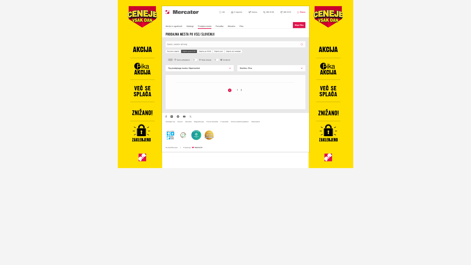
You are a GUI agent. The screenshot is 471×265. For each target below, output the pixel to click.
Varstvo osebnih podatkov (240, 122)
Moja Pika (299, 25)
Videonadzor (255, 122)
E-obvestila (224, 122)
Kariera (180, 122)
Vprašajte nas (170, 122)
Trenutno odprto (173, 51)
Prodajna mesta (204, 26)
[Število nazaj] (229, 90)
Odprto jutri (218, 51)
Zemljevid (226, 60)
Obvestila (188, 122)
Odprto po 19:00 (205, 51)
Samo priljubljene (183, 60)
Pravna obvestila (212, 122)
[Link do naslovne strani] (182, 12)
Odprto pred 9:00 (189, 51)
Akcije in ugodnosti (174, 26)
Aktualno (231, 26)
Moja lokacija (206, 60)
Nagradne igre (199, 122)
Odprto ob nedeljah (233, 51)
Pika (241, 26)
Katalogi (190, 26)
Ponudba (219, 26)
